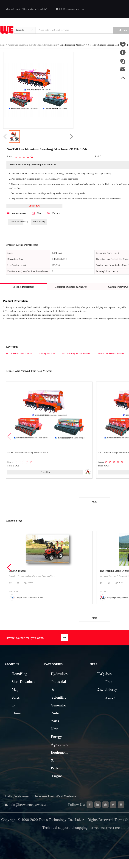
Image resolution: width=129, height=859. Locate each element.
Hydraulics (55, 674)
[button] (9, 436)
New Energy (55, 733)
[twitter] (113, 804)
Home (2, 45)
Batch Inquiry (39, 221)
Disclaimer (101, 689)
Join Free (108, 678)
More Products (18, 213)
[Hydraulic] (105, 804)
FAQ (100, 674)
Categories (53, 664)
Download (23, 682)
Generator (55, 705)
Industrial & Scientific (55, 689)
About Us (12, 664)
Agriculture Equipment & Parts (22, 45)
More (94, 501)
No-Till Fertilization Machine (19, 353)
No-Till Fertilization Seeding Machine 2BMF (27, 453)
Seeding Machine (47, 353)
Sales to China (15, 705)
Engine (57, 776)
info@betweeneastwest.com (71, 9)
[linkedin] (97, 804)
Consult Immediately (16, 221)
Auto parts (55, 717)
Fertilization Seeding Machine (111, 353)
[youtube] (121, 804)
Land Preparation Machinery (72, 45)
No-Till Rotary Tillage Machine (76, 353)
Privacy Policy (109, 693)
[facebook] (90, 804)
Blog (23, 674)
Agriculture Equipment (47, 45)
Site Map (15, 686)
